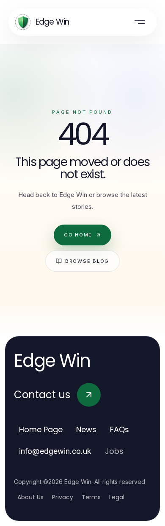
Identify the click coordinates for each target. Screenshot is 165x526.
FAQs (119, 429)
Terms (91, 497)
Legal (116, 497)
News (86, 429)
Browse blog (87, 261)
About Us (30, 497)
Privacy (62, 497)
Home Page (41, 429)
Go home (78, 235)
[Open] (139, 22)
